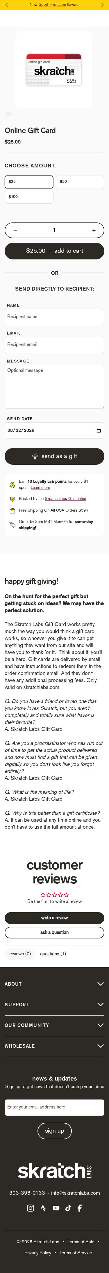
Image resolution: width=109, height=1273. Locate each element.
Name (13, 305)
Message (18, 361)
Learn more (40, 488)
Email (14, 333)
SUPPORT (17, 1005)
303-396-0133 (27, 1193)
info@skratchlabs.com (75, 1193)
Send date (20, 419)
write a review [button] (54, 918)
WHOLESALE (20, 1046)
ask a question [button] (54, 932)
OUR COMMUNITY (27, 1025)
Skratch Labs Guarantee (65, 499)
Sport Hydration (52, 5)
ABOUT (13, 984)
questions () (53, 954)
